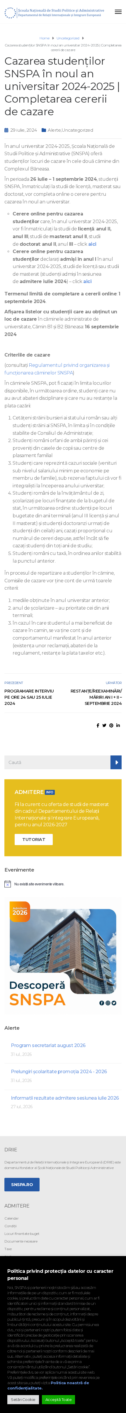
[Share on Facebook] (98, 725)
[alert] (63, 883)
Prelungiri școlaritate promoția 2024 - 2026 (59, 1071)
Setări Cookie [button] (23, 1399)
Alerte (54, 130)
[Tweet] (104, 725)
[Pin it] (111, 725)
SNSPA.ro (22, 1184)
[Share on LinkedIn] (118, 725)
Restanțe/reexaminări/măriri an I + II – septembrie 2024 (96, 697)
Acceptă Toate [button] (58, 1399)
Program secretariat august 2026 (48, 1045)
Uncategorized (77, 130)
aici (92, 244)
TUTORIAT (33, 839)
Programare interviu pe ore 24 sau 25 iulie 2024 (29, 697)
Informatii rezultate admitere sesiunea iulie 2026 (65, 1098)
